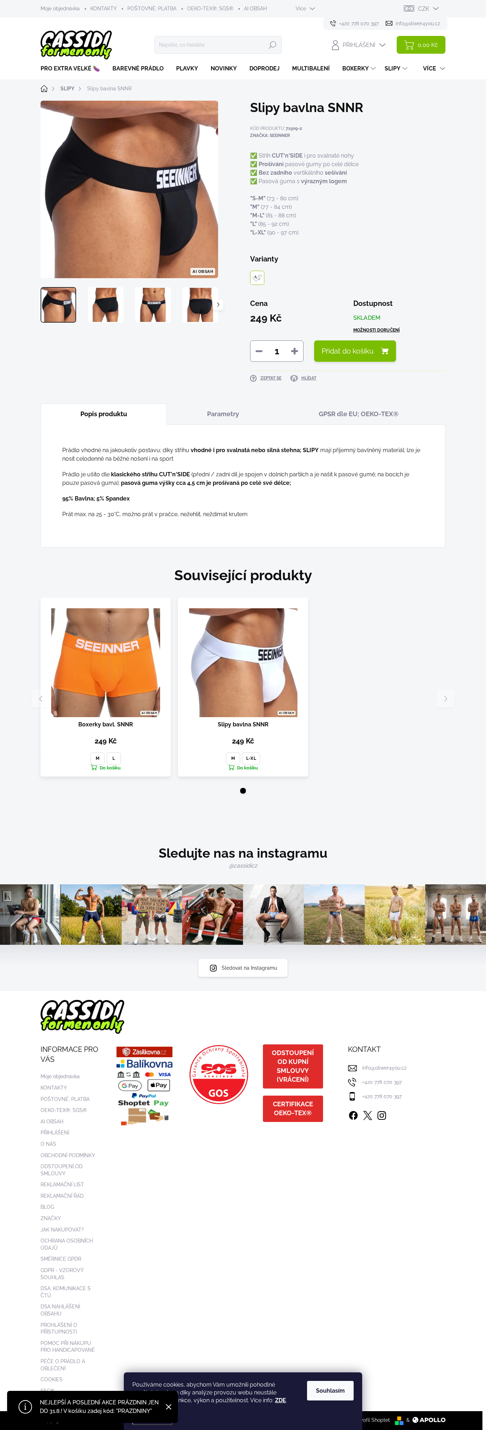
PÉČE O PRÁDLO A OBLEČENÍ (63, 1364)
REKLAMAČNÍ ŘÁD (62, 1196)
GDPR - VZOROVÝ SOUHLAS (62, 1273)
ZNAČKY (51, 1218)
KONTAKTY (103, 8)
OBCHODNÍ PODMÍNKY (68, 1155)
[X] (367, 1114)
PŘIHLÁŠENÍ (55, 1132)
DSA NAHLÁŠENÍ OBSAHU (60, 1310)
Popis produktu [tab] (103, 414)
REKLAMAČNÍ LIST (62, 1184)
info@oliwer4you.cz (384, 1068)
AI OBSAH (255, 8)
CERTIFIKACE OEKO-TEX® (293, 1108)
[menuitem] (73, 68)
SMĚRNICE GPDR (61, 1259)
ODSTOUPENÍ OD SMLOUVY (62, 1170)
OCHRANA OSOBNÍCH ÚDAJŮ (67, 1244)
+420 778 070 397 (382, 1082)
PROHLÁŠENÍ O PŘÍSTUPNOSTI (59, 1328)
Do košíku (110, 767)
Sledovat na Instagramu (249, 968)
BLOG (47, 1207)
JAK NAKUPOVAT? (62, 1230)
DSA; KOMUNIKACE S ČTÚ (66, 1292)
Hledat (272, 45)
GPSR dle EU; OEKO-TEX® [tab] (358, 414)
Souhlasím (330, 1390)
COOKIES (52, 1379)
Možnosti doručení (376, 330)
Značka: (270, 135)
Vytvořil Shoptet (371, 1420)
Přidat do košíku (348, 351)
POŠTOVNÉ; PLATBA (151, 8)
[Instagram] (381, 1114)
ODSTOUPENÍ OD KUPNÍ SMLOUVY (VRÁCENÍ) (293, 1066)
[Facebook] (353, 1114)
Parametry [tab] (223, 414)
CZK (423, 8)
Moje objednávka (60, 8)
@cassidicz (243, 865)
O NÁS (48, 1144)
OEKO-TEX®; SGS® (210, 8)
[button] (243, 791)
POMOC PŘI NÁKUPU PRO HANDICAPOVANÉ (68, 1346)
